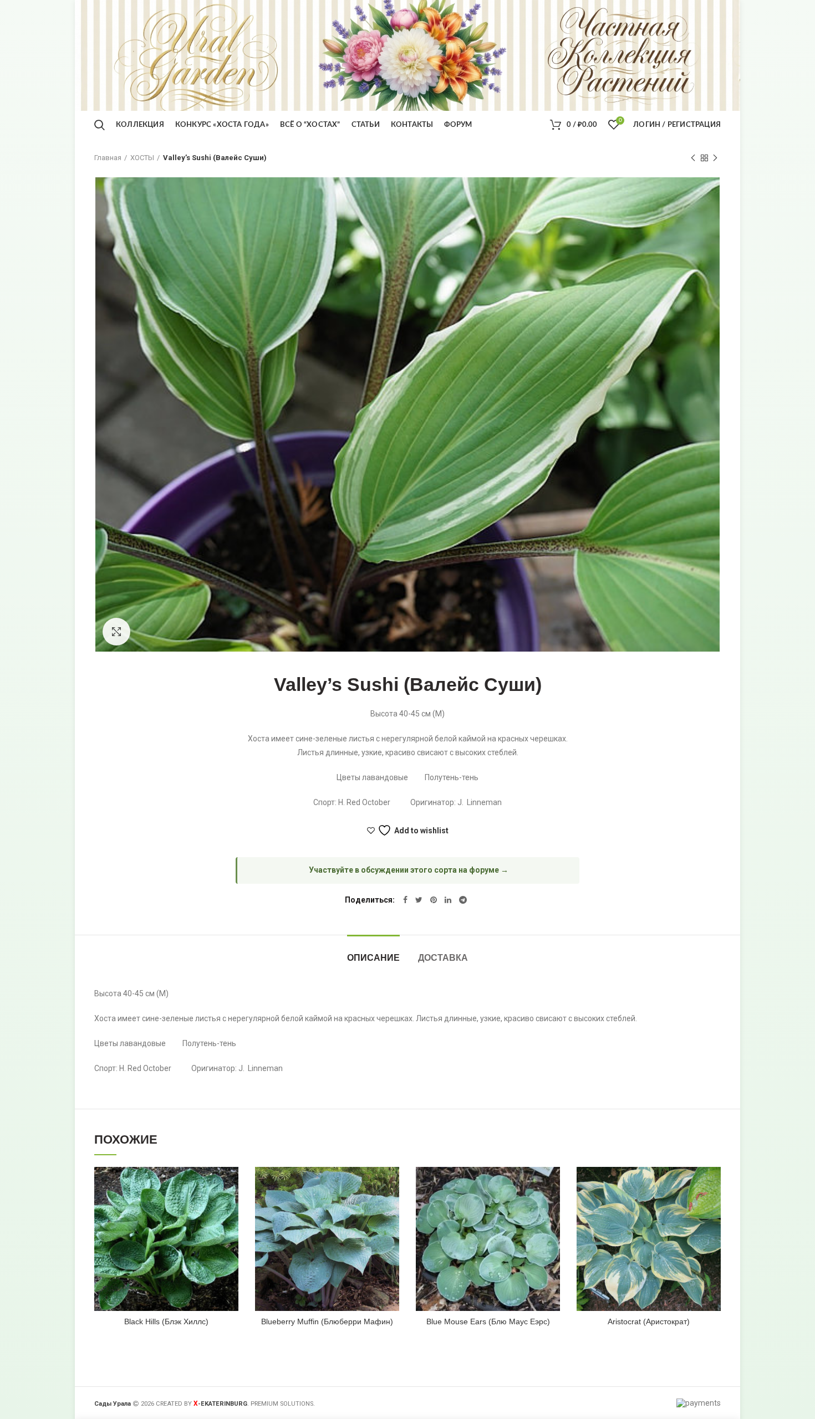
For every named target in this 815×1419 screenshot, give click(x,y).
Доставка (443, 957)
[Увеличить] (116, 632)
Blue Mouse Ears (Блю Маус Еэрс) (488, 1321)
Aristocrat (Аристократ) (649, 1321)
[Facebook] (405, 900)
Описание (373, 957)
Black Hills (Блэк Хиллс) (166, 1321)
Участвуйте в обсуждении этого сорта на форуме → (408, 869)
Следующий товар (715, 157)
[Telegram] (463, 900)
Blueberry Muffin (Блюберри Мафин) (327, 1321)
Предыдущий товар (693, 157)
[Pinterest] (433, 900)
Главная (107, 157)
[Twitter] (418, 900)
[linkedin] (448, 900)
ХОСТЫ (142, 157)
